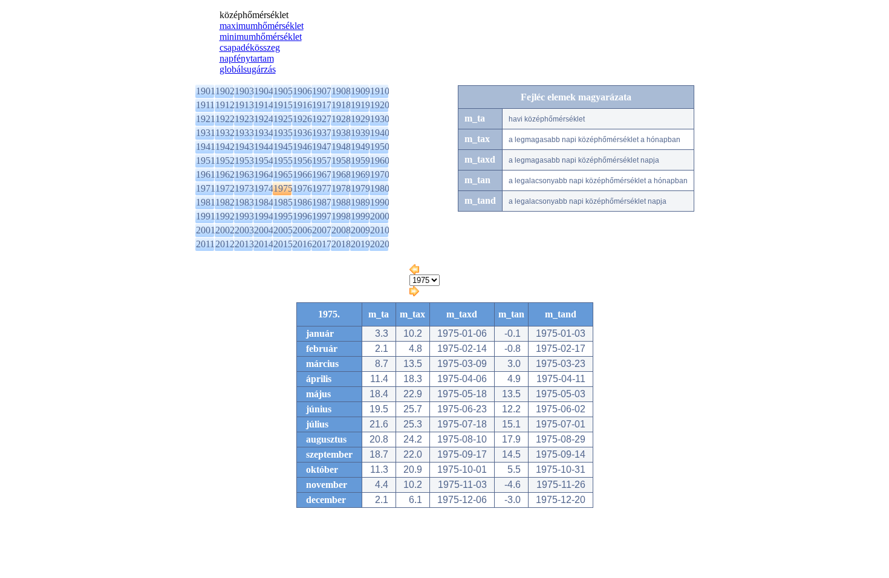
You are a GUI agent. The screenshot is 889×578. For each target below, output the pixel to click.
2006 (302, 230)
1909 (360, 91)
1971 (205, 188)
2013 (244, 244)
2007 (321, 230)
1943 (244, 146)
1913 (244, 105)
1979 (360, 188)
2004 (263, 230)
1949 (360, 146)
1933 (244, 133)
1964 (263, 174)
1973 (244, 188)
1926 (302, 119)
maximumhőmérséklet (262, 26)
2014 (263, 244)
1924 (263, 119)
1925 (283, 119)
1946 (302, 146)
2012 (225, 244)
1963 (244, 174)
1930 (379, 119)
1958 (341, 160)
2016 (302, 244)
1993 (244, 216)
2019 (360, 244)
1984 (263, 202)
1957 (321, 160)
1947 (321, 146)
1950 (379, 146)
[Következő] (414, 293)
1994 (263, 216)
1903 (244, 91)
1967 (321, 174)
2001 (205, 230)
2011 (205, 244)
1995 (283, 216)
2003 (244, 230)
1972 (225, 188)
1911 (205, 105)
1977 (321, 188)
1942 (225, 146)
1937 (321, 133)
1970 (379, 174)
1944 (263, 146)
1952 (225, 160)
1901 (205, 91)
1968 (341, 174)
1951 (205, 160)
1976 (302, 188)
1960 (379, 160)
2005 (283, 230)
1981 (205, 202)
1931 (205, 133)
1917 (321, 105)
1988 (341, 202)
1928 (341, 119)
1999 (360, 216)
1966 (302, 174)
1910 (379, 91)
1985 (283, 202)
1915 (283, 105)
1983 (244, 202)
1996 (302, 216)
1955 (283, 160)
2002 (225, 230)
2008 (341, 230)
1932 (225, 133)
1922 (225, 119)
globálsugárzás (248, 69)
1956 (302, 160)
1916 (302, 105)
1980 (379, 188)
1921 (205, 119)
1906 (302, 91)
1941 (205, 146)
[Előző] (414, 271)
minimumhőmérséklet (261, 36)
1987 (321, 202)
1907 (321, 91)
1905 (283, 91)
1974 (263, 188)
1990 (379, 202)
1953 (244, 160)
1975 (283, 188)
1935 (283, 133)
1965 (283, 174)
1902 (225, 91)
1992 (225, 216)
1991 (205, 216)
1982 (225, 202)
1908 (341, 91)
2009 (360, 230)
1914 (263, 105)
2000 (379, 216)
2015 (283, 244)
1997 (321, 216)
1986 (302, 202)
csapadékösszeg (250, 47)
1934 (263, 133)
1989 (360, 202)
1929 (360, 119)
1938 (341, 133)
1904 (263, 91)
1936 (302, 133)
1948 (341, 146)
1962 (225, 174)
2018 (341, 244)
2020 (379, 244)
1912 (225, 105)
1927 (321, 119)
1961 (205, 174)
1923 (244, 119)
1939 (360, 133)
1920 (379, 105)
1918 (341, 105)
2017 (321, 244)
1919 (360, 105)
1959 (360, 160)
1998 (341, 216)
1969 (360, 174)
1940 (379, 133)
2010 (379, 230)
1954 (263, 160)
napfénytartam (247, 58)
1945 (283, 146)
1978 (341, 188)
